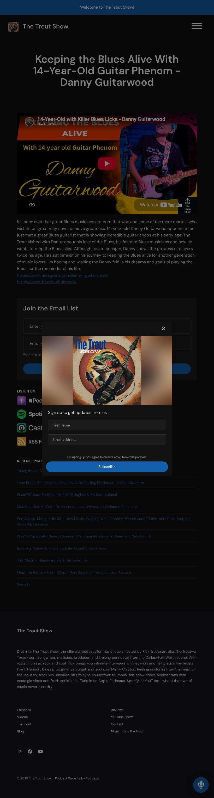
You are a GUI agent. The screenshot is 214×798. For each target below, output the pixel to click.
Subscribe (107, 466)
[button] (163, 329)
